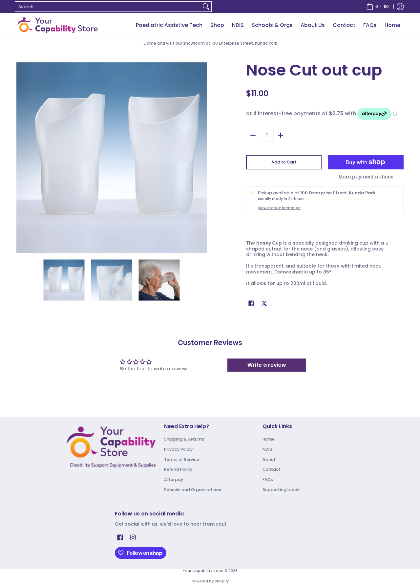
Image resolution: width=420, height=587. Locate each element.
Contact (271, 469)
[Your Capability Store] (57, 25)
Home (268, 439)
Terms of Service (181, 459)
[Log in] (400, 6)
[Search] (206, 6)
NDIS (267, 449)
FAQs (267, 479)
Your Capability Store (203, 570)
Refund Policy (178, 469)
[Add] (280, 135)
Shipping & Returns (184, 439)
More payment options (366, 177)
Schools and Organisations (192, 489)
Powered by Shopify (210, 581)
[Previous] (21, 157)
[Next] (202, 157)
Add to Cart (284, 162)
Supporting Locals (281, 489)
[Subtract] (253, 135)
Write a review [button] (266, 365)
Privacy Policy (178, 449)
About (269, 459)
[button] (251, 303)
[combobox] (108, 6)
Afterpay (173, 479)
